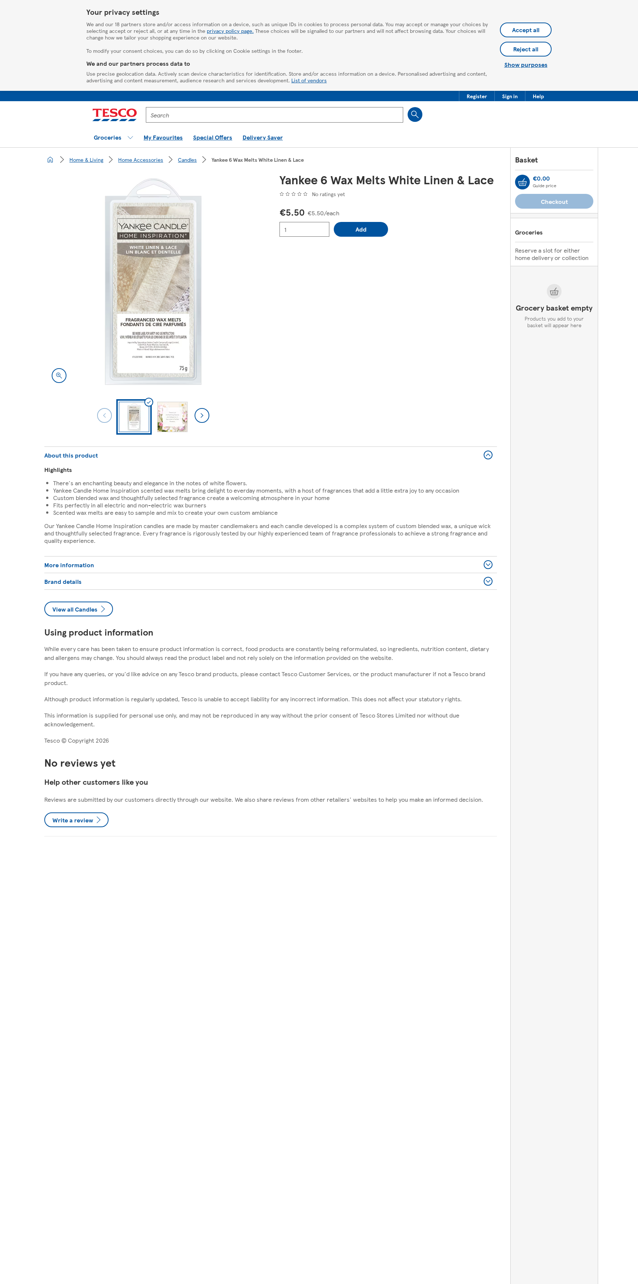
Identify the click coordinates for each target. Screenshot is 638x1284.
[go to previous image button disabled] (104, 415)
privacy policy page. (230, 30)
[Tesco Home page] (114, 114)
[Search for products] (415, 114)
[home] (50, 159)
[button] (476, 96)
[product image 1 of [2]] (153, 281)
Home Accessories (140, 159)
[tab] (134, 417)
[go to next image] (202, 415)
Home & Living (86, 159)
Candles (187, 159)
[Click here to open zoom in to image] (59, 375)
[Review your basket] (522, 182)
